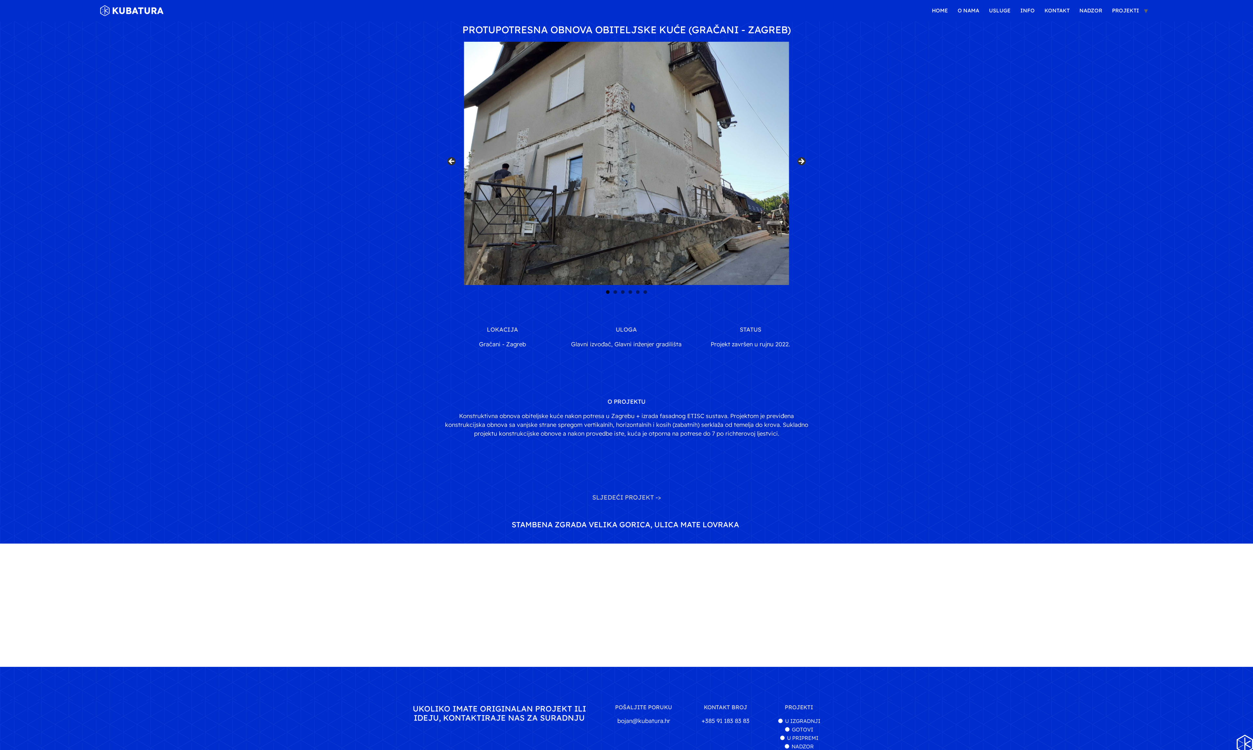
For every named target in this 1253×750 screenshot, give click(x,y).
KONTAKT (1057, 10)
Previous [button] (452, 162)
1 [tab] (608, 292)
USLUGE (1000, 10)
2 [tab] (615, 292)
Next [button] (801, 162)
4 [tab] (630, 292)
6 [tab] (645, 292)
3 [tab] (623, 292)
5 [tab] (638, 292)
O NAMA (968, 10)
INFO (1027, 10)
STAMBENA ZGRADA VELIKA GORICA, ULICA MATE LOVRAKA (625, 524)
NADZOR (1090, 10)
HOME (940, 10)
